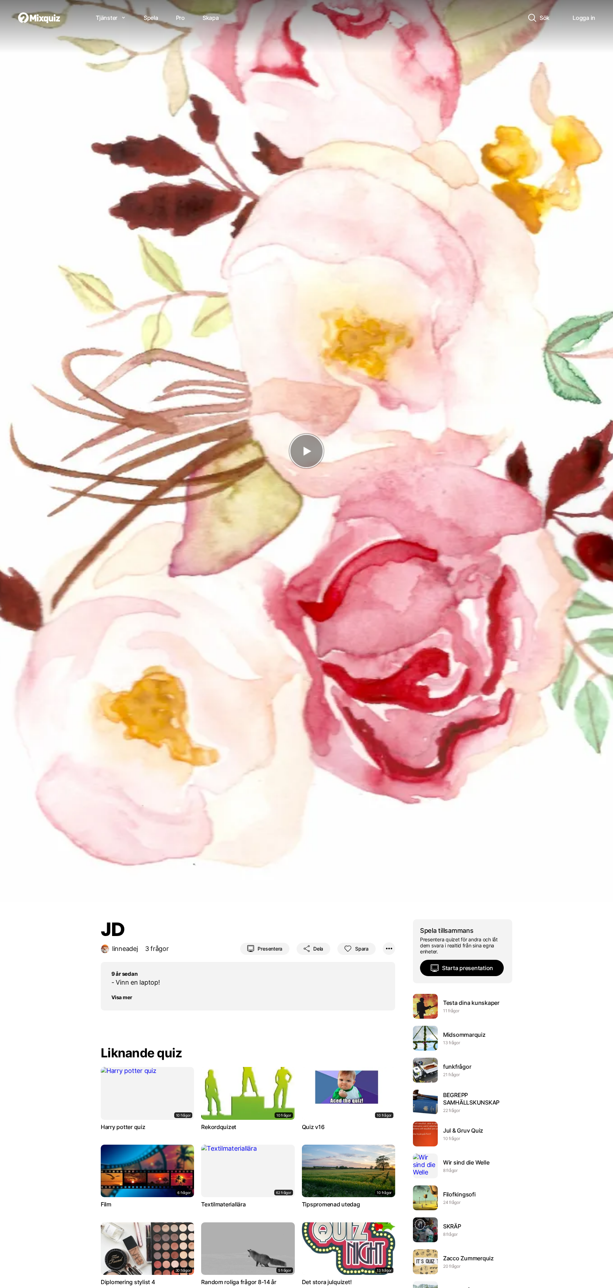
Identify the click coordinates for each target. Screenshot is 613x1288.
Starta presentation (467, 967)
